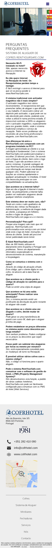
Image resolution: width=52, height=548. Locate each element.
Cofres (26, 498)
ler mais (24, 546)
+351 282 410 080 (25, 441)
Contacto (26, 538)
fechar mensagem (36, 546)
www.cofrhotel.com (25, 454)
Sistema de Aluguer (26, 505)
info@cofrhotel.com (26, 447)
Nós (26, 531)
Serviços (26, 524)
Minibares (26, 511)
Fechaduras (26, 518)
